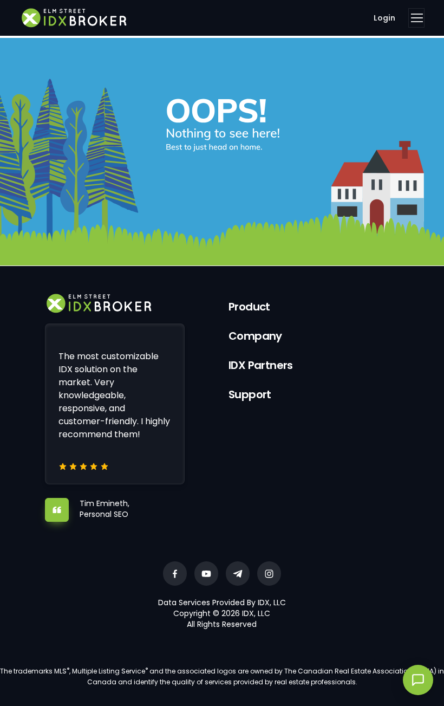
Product (249, 306)
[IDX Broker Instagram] (269, 573)
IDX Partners (260, 365)
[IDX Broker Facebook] (175, 573)
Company (255, 336)
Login (384, 17)
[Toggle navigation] (416, 18)
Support (249, 394)
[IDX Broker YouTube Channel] (206, 573)
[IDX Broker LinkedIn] (238, 573)
